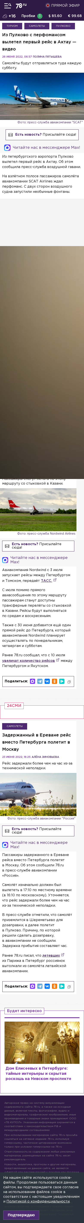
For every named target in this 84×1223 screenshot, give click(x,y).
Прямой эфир (65, 5)
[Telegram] (39, 681)
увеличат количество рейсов (28, 661)
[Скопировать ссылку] (69, 682)
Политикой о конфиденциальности (38, 1201)
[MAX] (32, 681)
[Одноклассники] (54, 681)
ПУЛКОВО (63, 26)
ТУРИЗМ (12, 26)
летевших (51, 955)
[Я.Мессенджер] (61, 681)
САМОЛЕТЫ (37, 26)
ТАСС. (46, 580)
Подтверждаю (21, 1215)
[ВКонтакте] (47, 681)
